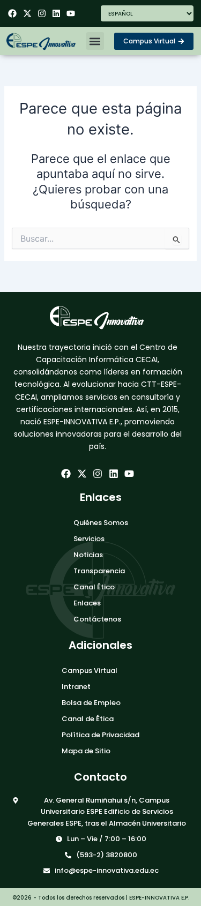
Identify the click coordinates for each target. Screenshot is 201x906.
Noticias (88, 555)
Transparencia (99, 571)
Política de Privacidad (100, 735)
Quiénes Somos (100, 523)
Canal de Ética (88, 719)
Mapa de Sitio (86, 751)
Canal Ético (94, 587)
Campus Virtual (89, 670)
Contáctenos (97, 619)
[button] (95, 41)
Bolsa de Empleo (91, 703)
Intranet (76, 687)
